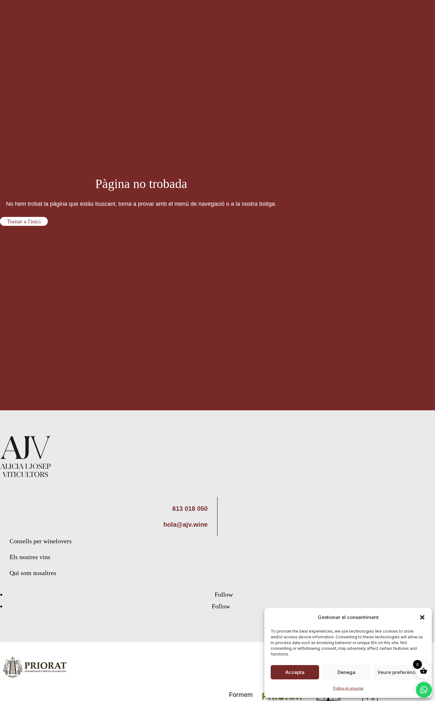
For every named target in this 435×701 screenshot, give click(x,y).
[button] (422, 617)
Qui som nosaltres (33, 572)
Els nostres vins (30, 556)
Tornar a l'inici (24, 221)
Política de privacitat (348, 688)
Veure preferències (399, 672)
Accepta (294, 672)
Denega (346, 672)
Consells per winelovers (41, 541)
